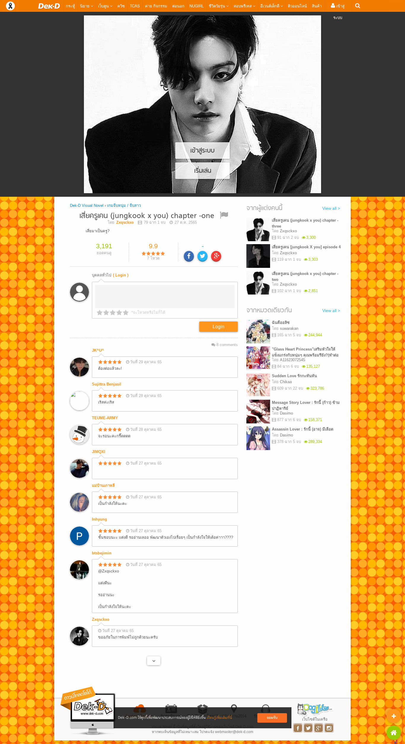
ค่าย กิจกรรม (156, 6)
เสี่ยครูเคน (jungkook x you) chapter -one (146, 216)
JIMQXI (98, 451)
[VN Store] (394, 733)
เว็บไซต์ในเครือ (315, 719)
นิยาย (85, 6)
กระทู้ (70, 6)
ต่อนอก (178, 6)
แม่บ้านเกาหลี (103, 485)
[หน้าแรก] (49, 6)
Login (218, 326)
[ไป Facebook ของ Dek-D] (298, 728)
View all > (331, 208)
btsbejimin (101, 553)
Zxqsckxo (100, 619)
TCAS (135, 6)
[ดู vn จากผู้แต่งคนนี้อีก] (153, 660)
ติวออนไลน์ (297, 6)
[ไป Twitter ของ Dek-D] (308, 728)
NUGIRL (196, 6)
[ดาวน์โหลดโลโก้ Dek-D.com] (88, 711)
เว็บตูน (104, 6)
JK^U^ (98, 350)
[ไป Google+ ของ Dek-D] (319, 728)
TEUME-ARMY (105, 418)
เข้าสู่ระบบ (339, 11)
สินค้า (317, 6)
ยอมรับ (272, 717)
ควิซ (121, 6)
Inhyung (99, 519)
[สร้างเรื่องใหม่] (394, 716)
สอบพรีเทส (243, 6)
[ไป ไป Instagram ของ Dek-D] (329, 728)
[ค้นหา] (357, 6)
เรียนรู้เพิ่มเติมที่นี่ (219, 717)
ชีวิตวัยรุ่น (217, 6)
